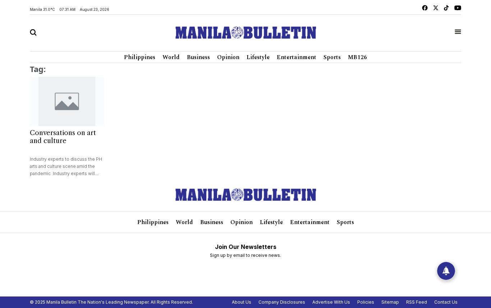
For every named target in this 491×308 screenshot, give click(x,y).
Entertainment (296, 57)
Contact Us (446, 302)
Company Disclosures (281, 302)
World (171, 57)
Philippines (139, 57)
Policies (365, 302)
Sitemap (390, 302)
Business (198, 57)
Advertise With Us (331, 302)
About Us (241, 302)
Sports (332, 57)
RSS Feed (416, 302)
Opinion (228, 57)
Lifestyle (258, 57)
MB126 (357, 57)
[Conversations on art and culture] (67, 101)
